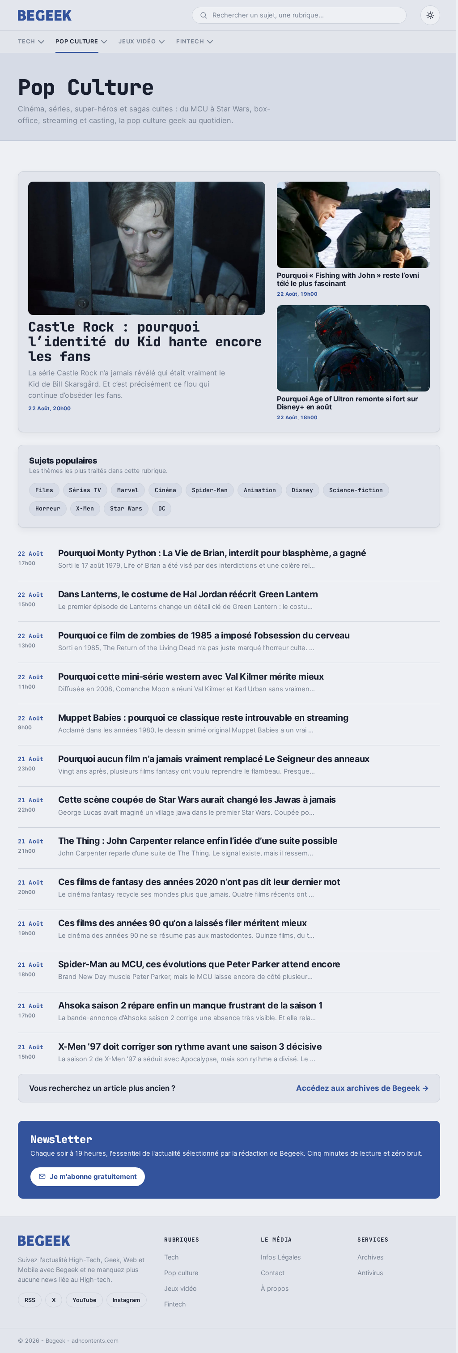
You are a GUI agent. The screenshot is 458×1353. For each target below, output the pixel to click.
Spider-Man (210, 490)
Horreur (47, 508)
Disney (302, 490)
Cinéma (165, 490)
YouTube (84, 1300)
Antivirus (370, 1272)
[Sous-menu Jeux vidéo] (162, 42)
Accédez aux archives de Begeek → (362, 1088)
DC (161, 508)
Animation (260, 490)
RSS (30, 1300)
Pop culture (76, 41)
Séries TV (85, 490)
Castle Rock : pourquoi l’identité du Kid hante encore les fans (145, 341)
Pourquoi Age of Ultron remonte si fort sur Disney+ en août (347, 403)
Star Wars (126, 508)
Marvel (128, 490)
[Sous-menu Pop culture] (104, 42)
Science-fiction (356, 490)
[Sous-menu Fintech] (210, 42)
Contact (272, 1272)
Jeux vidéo (137, 41)
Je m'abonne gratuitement (93, 1176)
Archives (370, 1257)
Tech (26, 41)
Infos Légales (281, 1257)
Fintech (190, 41)
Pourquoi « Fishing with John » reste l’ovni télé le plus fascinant (348, 279)
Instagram (126, 1300)
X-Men (85, 508)
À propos (275, 1288)
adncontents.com (95, 1340)
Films (44, 490)
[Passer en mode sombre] (430, 15)
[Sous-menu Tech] (41, 42)
